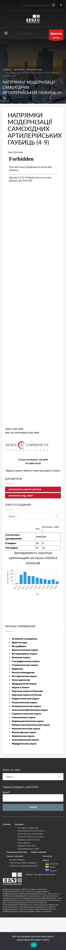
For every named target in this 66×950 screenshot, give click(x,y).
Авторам (19, 824)
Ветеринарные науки (24, 653)
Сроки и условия (15, 856)
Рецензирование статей (28, 848)
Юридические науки (24, 743)
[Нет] (61, 941)
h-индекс (11, 543)
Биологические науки (25, 649)
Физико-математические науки (31, 724)
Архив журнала (38, 852)
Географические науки (25, 661)
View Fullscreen (15, 152)
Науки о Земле (20, 687)
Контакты (47, 856)
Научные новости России (26, 694)
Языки (46, 860)
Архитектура (19, 642)
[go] (56, 516)
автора (56, 35)
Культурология (21, 679)
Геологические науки (25, 664)
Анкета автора (23, 842)
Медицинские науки (24, 683)
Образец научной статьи (28, 839)
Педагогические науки (25, 698)
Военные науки (21, 657)
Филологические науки (26, 728)
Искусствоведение (23, 672)
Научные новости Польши (27, 691)
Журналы (17, 668)
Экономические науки (25, 739)
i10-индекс (12, 547)
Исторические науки (24, 676)
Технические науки (23, 717)
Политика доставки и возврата (23, 862)
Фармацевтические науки (27, 721)
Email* (6, 792)
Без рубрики (19, 646)
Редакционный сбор (26, 845)
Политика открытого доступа (30, 836)
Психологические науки (26, 706)
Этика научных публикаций (30, 833)
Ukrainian (54, 863)
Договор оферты (17, 859)
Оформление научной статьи (30, 830)
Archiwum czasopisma (24, 638)
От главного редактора (27, 827)
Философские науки (24, 732)
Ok (33, 945)
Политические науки (24, 702)
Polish (52, 867)
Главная (7, 824)
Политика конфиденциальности (23, 865)
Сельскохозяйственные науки (30, 709)
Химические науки (23, 735)
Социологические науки (26, 713)
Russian (53, 870)
